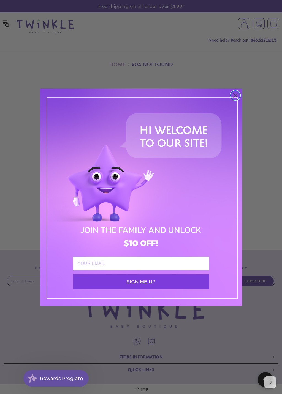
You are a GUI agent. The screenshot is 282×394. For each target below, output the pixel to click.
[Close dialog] (235, 95)
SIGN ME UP (141, 281)
